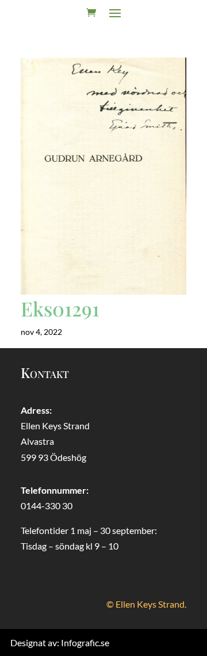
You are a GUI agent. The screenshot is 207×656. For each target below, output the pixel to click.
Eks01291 (60, 308)
